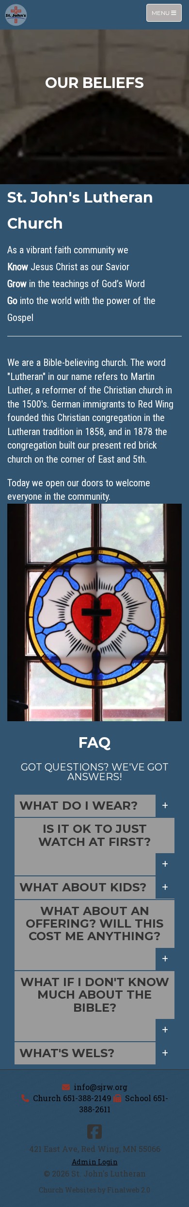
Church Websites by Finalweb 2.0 (94, 1189)
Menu (166, 12)
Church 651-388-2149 (72, 1098)
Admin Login (95, 1161)
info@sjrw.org (100, 1087)
